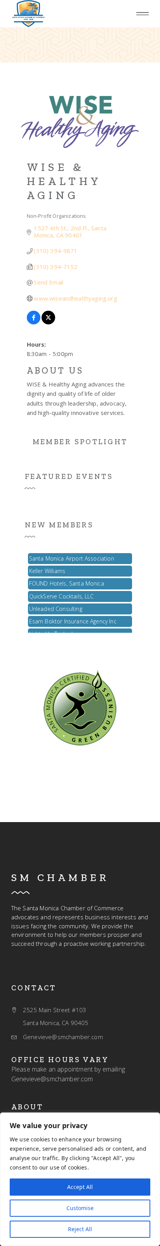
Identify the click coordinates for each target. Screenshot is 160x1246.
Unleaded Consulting (55, 606)
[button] (142, 14)
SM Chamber (60, 877)
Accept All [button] (80, 1187)
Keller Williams (47, 568)
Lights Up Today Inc (54, 631)
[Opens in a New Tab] (33, 322)
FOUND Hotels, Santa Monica (66, 581)
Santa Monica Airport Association (71, 556)
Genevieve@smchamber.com (52, 1079)
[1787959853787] (80, 707)
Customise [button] (80, 1208)
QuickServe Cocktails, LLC (61, 594)
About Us (55, 370)
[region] (80, 1179)
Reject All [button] (80, 1229)
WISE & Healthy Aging (64, 181)
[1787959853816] (28, 13)
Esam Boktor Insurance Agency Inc (73, 619)
